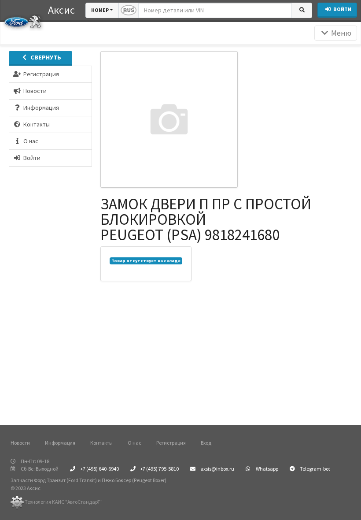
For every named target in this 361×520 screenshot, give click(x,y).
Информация (60, 442)
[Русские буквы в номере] (128, 10)
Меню (340, 33)
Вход (206, 442)
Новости (20, 442)
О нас (134, 442)
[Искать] (301, 10)
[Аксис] (22, 21)
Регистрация (171, 442)
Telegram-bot (314, 468)
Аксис (61, 10)
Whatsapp (266, 468)
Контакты (101, 442)
